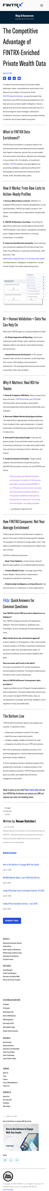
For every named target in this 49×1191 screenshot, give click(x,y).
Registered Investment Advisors (12, 943)
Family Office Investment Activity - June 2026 (20, 903)
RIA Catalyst (6, 1106)
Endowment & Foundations (11, 956)
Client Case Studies (9, 1052)
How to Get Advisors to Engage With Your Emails (21, 864)
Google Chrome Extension (10, 1031)
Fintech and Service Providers (11, 979)
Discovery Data (7, 1099)
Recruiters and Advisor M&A (11, 976)
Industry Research (8, 1045)
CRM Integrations (8, 1019)
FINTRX (13, 164)
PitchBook (6, 1103)
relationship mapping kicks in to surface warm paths (24, 258)
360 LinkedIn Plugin (9, 1027)
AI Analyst (6, 1004)
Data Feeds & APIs (8, 1023)
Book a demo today (31, 789)
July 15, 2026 (7, 909)
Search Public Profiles (9, 1058)
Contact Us (6, 1086)
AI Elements (6, 1008)
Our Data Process (8, 959)
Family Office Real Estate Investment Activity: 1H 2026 (23, 890)
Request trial (12, 921)
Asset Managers (8, 970)
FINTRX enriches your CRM (26, 399)
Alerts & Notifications (9, 1015)
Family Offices (7, 946)
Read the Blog (7, 1042)
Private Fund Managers (10, 973)
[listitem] (24, 464)
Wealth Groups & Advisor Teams (12, 953)
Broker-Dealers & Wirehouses (12, 949)
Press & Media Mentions (10, 1082)
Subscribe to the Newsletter (11, 1048)
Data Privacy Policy (8, 1189)
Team (4, 1076)
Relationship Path (8, 1012)
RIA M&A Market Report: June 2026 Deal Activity (21, 877)
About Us (5, 1073)
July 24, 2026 (7, 870)
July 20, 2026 (7, 896)
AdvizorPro (6, 1096)
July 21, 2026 (7, 883)
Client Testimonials (8, 1055)
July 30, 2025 (7, 73)
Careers (5, 1079)
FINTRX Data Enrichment (13, 96)
